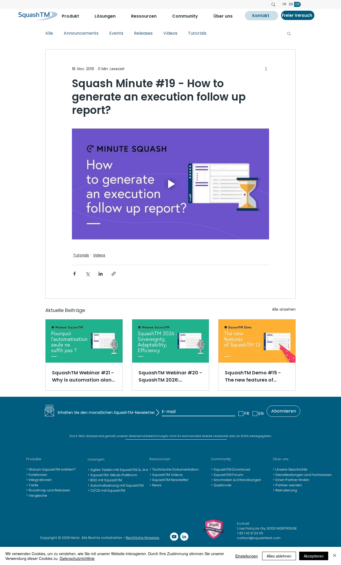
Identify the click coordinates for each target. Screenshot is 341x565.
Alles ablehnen (279, 556)
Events (116, 33)
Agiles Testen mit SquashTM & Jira (119, 469)
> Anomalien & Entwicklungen (236, 479)
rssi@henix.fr (213, 542)
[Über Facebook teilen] (74, 273)
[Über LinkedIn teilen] (100, 273)
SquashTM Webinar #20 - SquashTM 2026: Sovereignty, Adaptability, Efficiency (170, 376)
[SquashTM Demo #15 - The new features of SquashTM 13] (256, 341)
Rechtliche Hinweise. (143, 537)
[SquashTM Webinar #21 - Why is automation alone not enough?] (84, 341)
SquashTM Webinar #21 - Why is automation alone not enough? (83, 376)
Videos (170, 33)
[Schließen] (334, 556)
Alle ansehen (284, 309)
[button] (74, 16)
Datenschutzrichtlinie (77, 558)
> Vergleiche (36, 495)
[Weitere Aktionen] (266, 69)
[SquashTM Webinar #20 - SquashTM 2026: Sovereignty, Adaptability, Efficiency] (170, 341)
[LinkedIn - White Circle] (184, 536)
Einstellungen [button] (246, 556)
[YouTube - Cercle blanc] (174, 536)
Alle (49, 33)
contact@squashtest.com (259, 538)
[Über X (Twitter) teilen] (87, 273)
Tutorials (197, 33)
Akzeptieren (314, 556)
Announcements (81, 33)
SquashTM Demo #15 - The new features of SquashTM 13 (253, 376)
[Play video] (170, 184)
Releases (143, 33)
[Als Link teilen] (113, 273)
